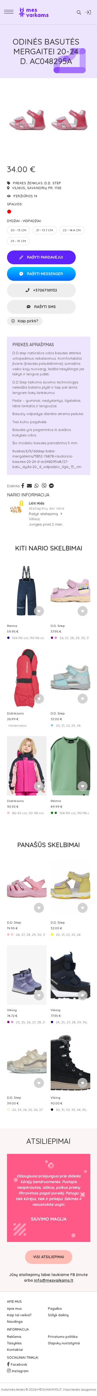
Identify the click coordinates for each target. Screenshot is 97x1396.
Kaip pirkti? (28, 321)
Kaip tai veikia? (19, 1315)
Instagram (20, 1371)
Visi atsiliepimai (48, 1256)
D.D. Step (52, 183)
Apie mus (14, 1309)
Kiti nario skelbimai (48, 548)
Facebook (19, 1364)
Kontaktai (15, 1350)
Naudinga (15, 1322)
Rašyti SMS (44, 306)
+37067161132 (44, 290)
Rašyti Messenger (44, 273)
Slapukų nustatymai (64, 1343)
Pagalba (55, 1309)
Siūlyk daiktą (58, 1315)
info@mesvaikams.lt (53, 1280)
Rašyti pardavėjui (44, 257)
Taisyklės (14, 1343)
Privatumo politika (63, 1337)
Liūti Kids (36, 503)
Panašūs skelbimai (48, 845)
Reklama (14, 1337)
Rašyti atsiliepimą (44, 514)
